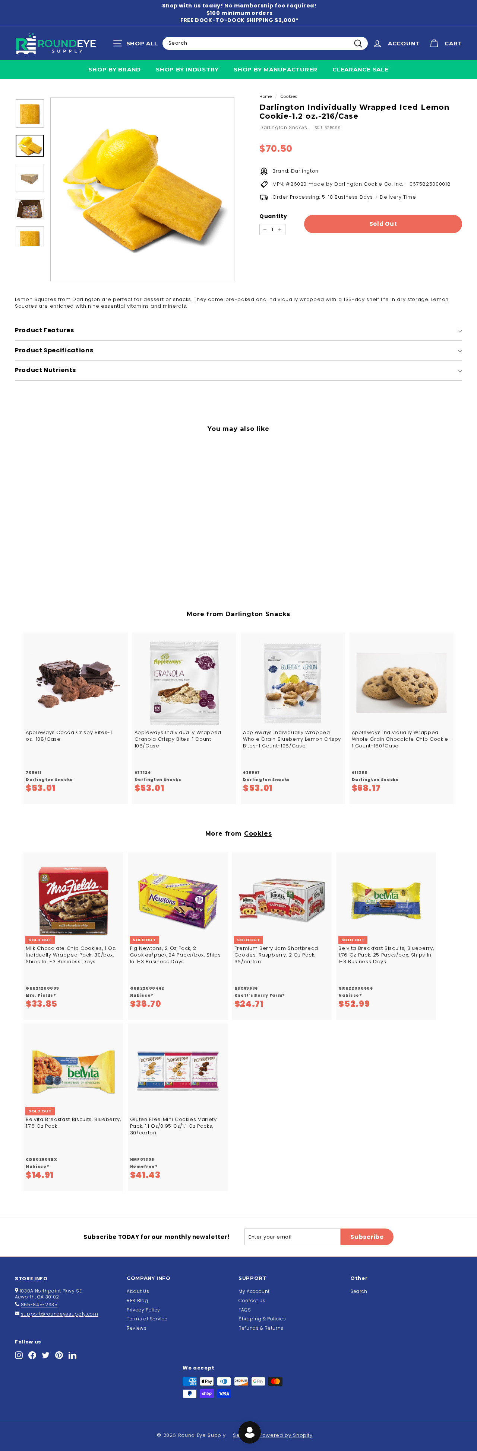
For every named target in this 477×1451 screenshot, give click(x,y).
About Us (138, 1291)
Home (265, 96)
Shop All (137, 45)
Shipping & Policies (262, 1319)
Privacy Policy (143, 1310)
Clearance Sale (360, 69)
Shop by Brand (114, 69)
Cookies (289, 96)
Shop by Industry (187, 69)
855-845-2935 (39, 1304)
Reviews (137, 1328)
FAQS (244, 1310)
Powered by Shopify (286, 1435)
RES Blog (137, 1300)
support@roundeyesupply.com (59, 1314)
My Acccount (254, 1291)
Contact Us (252, 1300)
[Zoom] (142, 189)
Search (358, 1291)
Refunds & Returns (261, 1328)
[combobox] (265, 43)
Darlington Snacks (283, 127)
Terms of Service (147, 1319)
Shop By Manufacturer (276, 69)
